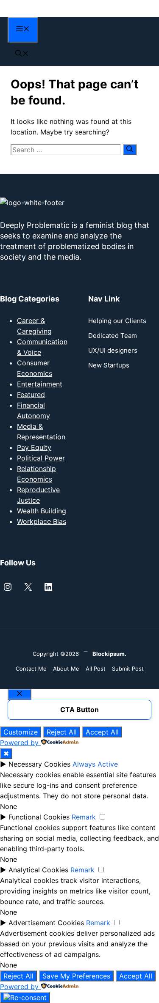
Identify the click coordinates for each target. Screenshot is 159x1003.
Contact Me (31, 668)
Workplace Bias (41, 521)
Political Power (41, 458)
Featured (31, 394)
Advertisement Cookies (46, 922)
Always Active (95, 764)
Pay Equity (34, 447)
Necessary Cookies (39, 764)
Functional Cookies (39, 817)
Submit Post (128, 668)
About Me (66, 668)
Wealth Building (41, 511)
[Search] (130, 149)
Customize (20, 732)
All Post (96, 668)
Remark (84, 817)
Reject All (62, 732)
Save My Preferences (76, 976)
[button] (22, 54)
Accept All (102, 732)
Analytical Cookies (38, 870)
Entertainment (39, 384)
